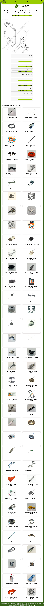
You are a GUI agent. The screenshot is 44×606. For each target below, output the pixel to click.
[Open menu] (41, 1)
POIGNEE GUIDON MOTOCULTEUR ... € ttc (31, 414)
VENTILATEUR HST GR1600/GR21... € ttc (31, 216)
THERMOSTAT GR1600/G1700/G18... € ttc (31, 569)
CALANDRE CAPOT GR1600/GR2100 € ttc (31, 485)
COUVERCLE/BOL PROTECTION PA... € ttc (11, 315)
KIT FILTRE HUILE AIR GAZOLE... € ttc (31, 230)
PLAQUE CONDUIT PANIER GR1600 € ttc (31, 584)
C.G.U (21, 605)
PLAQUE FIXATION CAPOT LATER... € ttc (11, 471)
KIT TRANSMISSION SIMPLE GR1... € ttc (31, 202)
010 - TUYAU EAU (29, 55)
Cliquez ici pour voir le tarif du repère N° (25, 61)
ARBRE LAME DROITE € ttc (12, 414)
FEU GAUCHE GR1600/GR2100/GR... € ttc (31, 372)
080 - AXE (30, 88)
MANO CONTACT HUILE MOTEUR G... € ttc (12, 358)
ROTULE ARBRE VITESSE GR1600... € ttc (11, 343)
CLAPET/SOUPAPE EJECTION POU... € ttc (11, 329)
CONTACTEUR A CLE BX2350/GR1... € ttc (11, 273)
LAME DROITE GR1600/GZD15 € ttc (31, 301)
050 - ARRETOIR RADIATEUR (27, 74)
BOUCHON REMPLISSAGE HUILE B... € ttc (31, 358)
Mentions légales (15, 605)
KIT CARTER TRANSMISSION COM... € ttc (11, 230)
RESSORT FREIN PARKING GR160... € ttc (31, 188)
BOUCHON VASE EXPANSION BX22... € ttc (31, 513)
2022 (33, 605)
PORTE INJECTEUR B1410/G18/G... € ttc (31, 555)
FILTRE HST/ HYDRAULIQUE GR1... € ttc (11, 442)
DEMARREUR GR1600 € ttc (12, 513)
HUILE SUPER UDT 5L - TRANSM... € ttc (31, 287)
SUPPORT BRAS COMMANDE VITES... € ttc (11, 372)
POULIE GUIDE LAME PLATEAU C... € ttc (11, 287)
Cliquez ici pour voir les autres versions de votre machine (22, 15)
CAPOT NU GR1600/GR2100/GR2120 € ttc (11, 598)
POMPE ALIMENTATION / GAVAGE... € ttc (11, 499)
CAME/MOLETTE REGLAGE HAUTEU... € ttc (31, 245)
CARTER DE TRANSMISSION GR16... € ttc (31, 174)
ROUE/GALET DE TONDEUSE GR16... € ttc (11, 527)
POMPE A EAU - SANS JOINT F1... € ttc (12, 386)
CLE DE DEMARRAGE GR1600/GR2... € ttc (11, 160)
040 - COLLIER (29, 69)
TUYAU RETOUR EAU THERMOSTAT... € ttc (12, 174)
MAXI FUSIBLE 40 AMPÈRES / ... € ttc (31, 456)
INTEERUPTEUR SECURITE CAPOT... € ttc (31, 132)
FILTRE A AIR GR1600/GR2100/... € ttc (11, 245)
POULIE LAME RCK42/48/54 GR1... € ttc (31, 428)
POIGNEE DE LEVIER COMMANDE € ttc (11, 301)
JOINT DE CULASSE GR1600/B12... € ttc (31, 315)
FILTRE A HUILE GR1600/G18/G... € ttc (12, 400)
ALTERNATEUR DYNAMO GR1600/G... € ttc (31, 442)
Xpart (31, 605)
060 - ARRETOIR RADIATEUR (27, 79)
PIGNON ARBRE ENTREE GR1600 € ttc (31, 386)
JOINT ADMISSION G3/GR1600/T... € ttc (31, 471)
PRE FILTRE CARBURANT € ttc (31, 259)
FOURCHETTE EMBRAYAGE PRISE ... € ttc (11, 202)
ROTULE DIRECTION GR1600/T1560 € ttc (31, 541)
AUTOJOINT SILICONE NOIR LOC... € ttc (11, 584)
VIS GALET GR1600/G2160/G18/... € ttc (11, 541)
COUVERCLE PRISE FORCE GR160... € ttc (31, 598)
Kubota (5, 8)
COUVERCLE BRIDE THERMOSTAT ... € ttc (31, 329)
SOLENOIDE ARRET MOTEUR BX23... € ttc (11, 216)
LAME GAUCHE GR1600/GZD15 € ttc (11, 188)
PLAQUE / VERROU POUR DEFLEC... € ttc (11, 555)
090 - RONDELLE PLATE (28, 93)
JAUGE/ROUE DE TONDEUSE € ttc (11, 428)
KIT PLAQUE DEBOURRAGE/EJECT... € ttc (31, 499)
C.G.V (18, 605)
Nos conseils (10, 605)
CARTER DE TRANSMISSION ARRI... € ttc (11, 259)
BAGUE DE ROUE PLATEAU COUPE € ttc (31, 273)
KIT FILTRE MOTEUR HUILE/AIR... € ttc (11, 146)
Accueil (2, 8)
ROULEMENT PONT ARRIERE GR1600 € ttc (31, 527)
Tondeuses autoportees (12, 8)
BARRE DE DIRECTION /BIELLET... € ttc (31, 118)
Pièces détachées (21, 8)
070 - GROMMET (29, 83)
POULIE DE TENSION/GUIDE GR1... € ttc (31, 160)
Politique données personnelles (26, 605)
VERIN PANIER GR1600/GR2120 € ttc (11, 118)
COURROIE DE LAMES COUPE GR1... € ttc (31, 400)
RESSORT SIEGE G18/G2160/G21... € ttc (12, 569)
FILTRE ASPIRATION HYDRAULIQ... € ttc (11, 456)
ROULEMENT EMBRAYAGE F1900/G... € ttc (11, 132)
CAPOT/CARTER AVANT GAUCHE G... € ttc (11, 485)
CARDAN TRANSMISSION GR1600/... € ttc (31, 146)
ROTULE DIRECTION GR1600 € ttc (31, 343)
